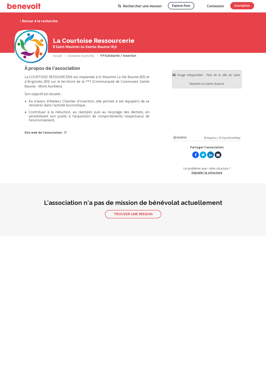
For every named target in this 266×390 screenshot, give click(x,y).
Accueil (57, 55)
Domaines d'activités (81, 55)
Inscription (242, 5)
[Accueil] (24, 6)
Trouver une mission (133, 214)
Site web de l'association (44, 132)
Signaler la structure (206, 173)
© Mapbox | (211, 138)
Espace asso (181, 5)
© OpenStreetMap (230, 138)
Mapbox (180, 137)
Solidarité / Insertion (120, 55)
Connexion (215, 6)
